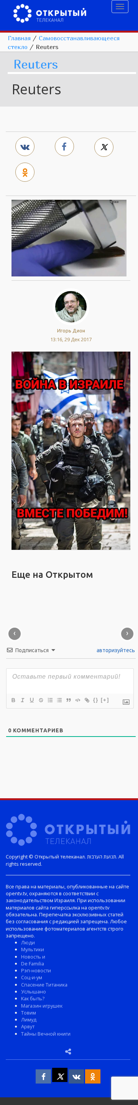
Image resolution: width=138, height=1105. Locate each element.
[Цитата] (68, 700)
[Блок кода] (77, 700)
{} (96, 700)
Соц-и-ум (31, 977)
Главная (19, 38)
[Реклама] (71, 450)
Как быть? (32, 998)
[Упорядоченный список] (49, 700)
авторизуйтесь (115, 650)
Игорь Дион (71, 330)
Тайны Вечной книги (46, 1033)
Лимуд (28, 1019)
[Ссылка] (86, 700)
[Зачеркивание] (40, 700)
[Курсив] (22, 700)
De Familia (32, 963)
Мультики (32, 949)
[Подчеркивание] (31, 700)
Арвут (27, 1026)
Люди (28, 942)
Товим (28, 1012)
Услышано (33, 991)
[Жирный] (13, 700)
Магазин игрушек (41, 1005)
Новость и (33, 956)
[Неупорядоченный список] (59, 700)
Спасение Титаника (44, 984)
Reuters (35, 64)
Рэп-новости (36, 970)
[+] (105, 700)
